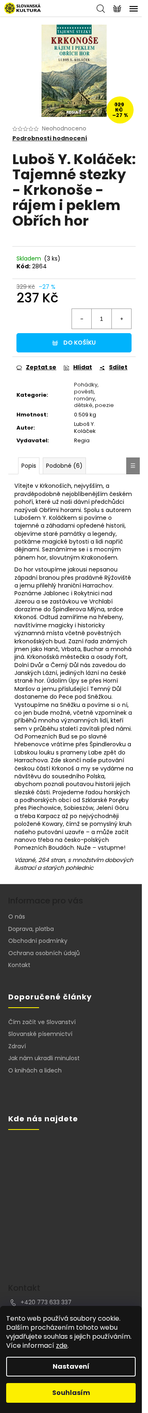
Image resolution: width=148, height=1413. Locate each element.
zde (61, 1345)
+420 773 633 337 (46, 1302)
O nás (16, 916)
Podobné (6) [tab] (64, 466)
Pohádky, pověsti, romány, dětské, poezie (94, 395)
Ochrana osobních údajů (44, 953)
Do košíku (79, 342)
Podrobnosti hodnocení (49, 138)
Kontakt (19, 965)
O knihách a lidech (35, 1071)
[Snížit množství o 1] (82, 319)
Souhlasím (71, 1392)
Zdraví (17, 1046)
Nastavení (71, 1366)
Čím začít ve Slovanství (42, 1022)
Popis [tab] (28, 466)
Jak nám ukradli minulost (44, 1058)
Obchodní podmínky (37, 941)
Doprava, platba (31, 929)
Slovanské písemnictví (40, 1034)
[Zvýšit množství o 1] (121, 319)
